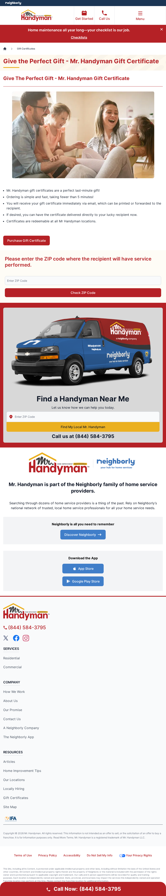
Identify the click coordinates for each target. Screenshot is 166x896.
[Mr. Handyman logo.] (59, 463)
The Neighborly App (18, 737)
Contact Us (12, 719)
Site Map (10, 807)
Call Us (104, 19)
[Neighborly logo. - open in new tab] (13, 3)
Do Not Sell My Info (99, 855)
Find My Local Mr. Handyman (83, 427)
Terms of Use (23, 855)
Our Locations (14, 780)
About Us (10, 701)
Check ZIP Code (83, 293)
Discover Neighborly (80, 535)
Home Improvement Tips (22, 771)
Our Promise (12, 710)
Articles (9, 762)
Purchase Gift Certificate (26, 241)
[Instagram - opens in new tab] (26, 638)
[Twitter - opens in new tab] (6, 638)
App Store (86, 569)
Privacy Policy (47, 855)
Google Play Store (86, 581)
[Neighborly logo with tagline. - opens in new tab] (117, 463)
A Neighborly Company (21, 728)
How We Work (14, 692)
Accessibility (71, 855)
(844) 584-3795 (94, 436)
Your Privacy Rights (139, 855)
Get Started (84, 19)
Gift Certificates (15, 798)
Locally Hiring (13, 789)
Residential (11, 658)
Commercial (12, 667)
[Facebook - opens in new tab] (16, 638)
